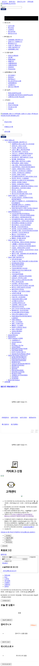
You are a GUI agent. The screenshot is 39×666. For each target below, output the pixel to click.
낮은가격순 (14, 417)
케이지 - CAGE (16, 190)
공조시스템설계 (13, 55)
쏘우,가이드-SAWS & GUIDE (21, 308)
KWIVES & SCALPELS (19, 358)
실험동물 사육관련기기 (15, 39)
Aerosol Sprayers (16, 342)
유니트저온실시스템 (14, 81)
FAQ (5, 577)
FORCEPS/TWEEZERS (19, 360)
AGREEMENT (27, 514)
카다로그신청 (12, 107)
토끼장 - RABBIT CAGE (19, 192)
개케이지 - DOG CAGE (19, 146)
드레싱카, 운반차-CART (19, 278)
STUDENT (15, 377)
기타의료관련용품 (17, 274)
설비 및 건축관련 (13, 86)
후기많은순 (5, 424)
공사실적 (7, 90)
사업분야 (11, 29)
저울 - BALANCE (17, 251)
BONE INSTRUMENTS (19, 357)
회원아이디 (7, 557)
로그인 (4, 1)
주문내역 (7, 575)
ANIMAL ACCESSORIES (20, 375)
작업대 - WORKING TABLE (20, 184)
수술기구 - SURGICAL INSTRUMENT (24, 246)
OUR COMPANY (17, 514)
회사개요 (11, 27)
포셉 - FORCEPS (17, 329)
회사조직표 (11, 31)
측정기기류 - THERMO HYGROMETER (24, 253)
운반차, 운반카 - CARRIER (20, 178)
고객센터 (7, 100)
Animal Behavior (13, 335)
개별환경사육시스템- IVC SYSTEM (23, 144)
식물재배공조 (12, 63)
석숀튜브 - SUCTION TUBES (21, 291)
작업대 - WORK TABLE (19, 182)
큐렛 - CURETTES (17, 323)
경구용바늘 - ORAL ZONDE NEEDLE (24, 242)
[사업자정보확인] (28, 527)
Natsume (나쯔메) (17, 338)
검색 (3, 9)
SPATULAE (15, 367)
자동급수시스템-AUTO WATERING (23, 180)
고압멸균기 (11, 85)
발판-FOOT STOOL (18, 289)
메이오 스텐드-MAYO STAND (21, 287)
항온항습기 (11, 79)
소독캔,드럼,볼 (16, 293)
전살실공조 (11, 69)
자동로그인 (8, 561)
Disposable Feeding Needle (19, 348)
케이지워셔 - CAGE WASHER (21, 225)
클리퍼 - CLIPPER (17, 255)
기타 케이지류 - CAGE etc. (20, 151)
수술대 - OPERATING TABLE (21, 169)
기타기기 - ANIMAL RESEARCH (22, 153)
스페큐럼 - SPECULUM (19, 304)
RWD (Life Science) (14, 380)
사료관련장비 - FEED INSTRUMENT (23, 167)
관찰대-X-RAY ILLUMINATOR (21, 270)
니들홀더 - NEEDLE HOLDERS (22, 276)
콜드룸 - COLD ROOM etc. (20, 227)
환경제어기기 (12, 43)
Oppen (14, 343)
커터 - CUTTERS (17, 321)
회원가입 (12, 1)
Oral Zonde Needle (17, 350)
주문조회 (30, 1)
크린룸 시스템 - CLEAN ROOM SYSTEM (25, 230)
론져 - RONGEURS (18, 281)
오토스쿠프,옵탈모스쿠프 (20, 314)
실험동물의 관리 (13, 49)
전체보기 (33, 625)
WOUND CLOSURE (18, 372)
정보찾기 (5, 563)
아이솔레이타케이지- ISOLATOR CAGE (24, 176)
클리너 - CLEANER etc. (19, 234)
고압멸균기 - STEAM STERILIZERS (23, 215)
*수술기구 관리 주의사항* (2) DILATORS (25, 261)
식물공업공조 (12, 65)
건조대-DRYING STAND (19, 268)
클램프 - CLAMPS (17, 325)
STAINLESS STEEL (18, 263)
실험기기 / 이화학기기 (15, 41)
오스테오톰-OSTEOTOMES (20, 312)
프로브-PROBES (17, 331)
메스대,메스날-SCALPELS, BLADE (23, 285)
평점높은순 (32, 417)
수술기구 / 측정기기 (14, 45)
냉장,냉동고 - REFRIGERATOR (21, 217)
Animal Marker (16, 347)
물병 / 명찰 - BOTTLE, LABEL (21, 161)
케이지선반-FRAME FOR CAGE (22, 193)
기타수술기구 (16, 272)
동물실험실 (11, 59)
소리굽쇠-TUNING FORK (20, 295)
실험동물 (7, 382)
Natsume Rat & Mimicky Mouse (21, 354)
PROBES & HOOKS (18, 365)
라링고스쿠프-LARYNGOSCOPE (22, 280)
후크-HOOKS (16, 333)
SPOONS (14, 368)
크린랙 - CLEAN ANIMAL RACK (22, 228)
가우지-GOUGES (17, 266)
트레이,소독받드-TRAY (19, 327)
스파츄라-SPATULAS (18, 303)
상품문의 (7, 584)
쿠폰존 (6, 586)
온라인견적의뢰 (13, 105)
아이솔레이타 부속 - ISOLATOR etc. (23, 219)
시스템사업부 (8, 52)
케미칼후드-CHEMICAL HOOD (22, 223)
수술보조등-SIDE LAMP (19, 299)
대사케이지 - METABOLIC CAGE (22, 157)
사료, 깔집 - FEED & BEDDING (22, 165)
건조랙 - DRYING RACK (19, 148)
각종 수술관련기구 (14, 47)
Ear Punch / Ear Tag (17, 345)
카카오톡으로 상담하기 (27, 532)
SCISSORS (15, 378)
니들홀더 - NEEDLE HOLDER (21, 244)
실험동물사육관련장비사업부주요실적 (20, 95)
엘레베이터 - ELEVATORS (20, 310)
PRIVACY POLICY (10, 516)
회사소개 (7, 22)
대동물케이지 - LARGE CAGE (21, 155)
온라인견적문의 (15, 532)
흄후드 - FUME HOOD (19, 238)
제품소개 (11, 140)
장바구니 (21, 1)
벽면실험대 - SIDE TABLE (20, 163)
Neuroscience (12, 336)
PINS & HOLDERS (17, 370)
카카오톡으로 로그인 (9, 571)
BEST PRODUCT (9, 386)
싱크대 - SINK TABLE (19, 174)
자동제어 (11, 67)
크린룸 (10, 57)
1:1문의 (6, 579)
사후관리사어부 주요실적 (16, 97)
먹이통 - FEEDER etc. (18, 159)
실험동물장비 (12, 83)
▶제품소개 (8, 36)
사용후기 (7, 582)
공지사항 (11, 103)
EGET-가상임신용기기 (19, 352)
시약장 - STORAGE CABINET (21, 172)
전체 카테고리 (9, 18)
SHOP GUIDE (21, 516)
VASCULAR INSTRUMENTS (21, 363)
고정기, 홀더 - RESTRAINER (21, 149)
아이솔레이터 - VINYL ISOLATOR (23, 221)
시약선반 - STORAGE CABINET (22, 170)
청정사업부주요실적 (14, 93)
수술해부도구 (16, 340)
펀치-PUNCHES (17, 259)
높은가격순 (23, 417)
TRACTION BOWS (18, 264)
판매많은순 (5, 417)
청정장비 (11, 77)
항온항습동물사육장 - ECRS (21, 236)
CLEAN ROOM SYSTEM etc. (21, 213)
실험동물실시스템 (10, 72)
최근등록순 (14, 424)
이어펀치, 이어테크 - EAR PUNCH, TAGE (25, 249)
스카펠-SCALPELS (18, 301)
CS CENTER (30, 516)
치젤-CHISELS (16, 319)
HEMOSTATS (16, 362)
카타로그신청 (5, 532)
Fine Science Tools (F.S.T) (19, 355)
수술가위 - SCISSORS (18, 297)
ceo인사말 (11, 26)
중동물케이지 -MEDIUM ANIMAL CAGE (25, 186)
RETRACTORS (16, 373)
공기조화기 (11, 75)
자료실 (10, 109)
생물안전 (11, 61)
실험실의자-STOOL (18, 306)
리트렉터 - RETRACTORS (20, 283)
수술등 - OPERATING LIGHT (21, 248)
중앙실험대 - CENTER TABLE (21, 188)
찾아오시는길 (12, 33)
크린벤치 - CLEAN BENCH (20, 232)
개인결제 (7, 581)
